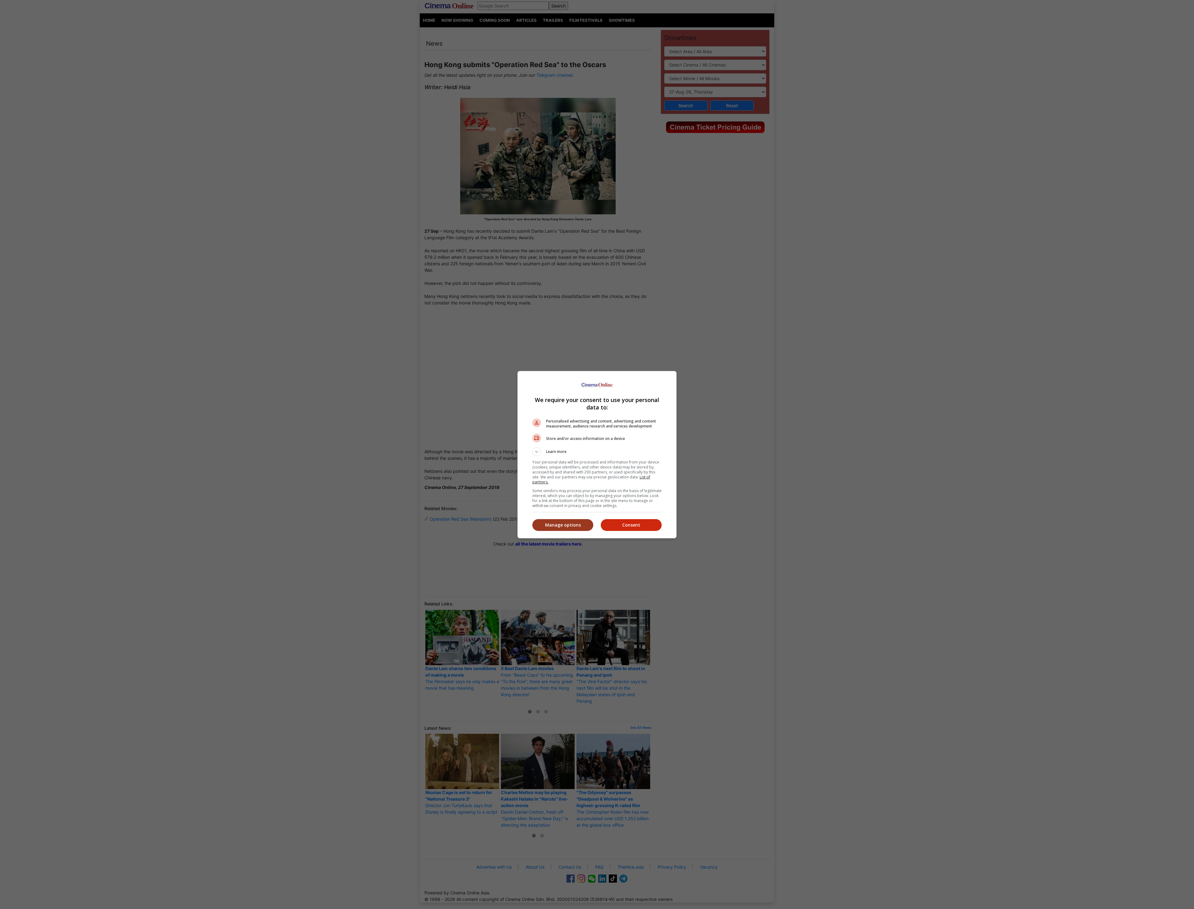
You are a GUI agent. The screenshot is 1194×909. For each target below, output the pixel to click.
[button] (597, 451)
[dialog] (597, 454)
